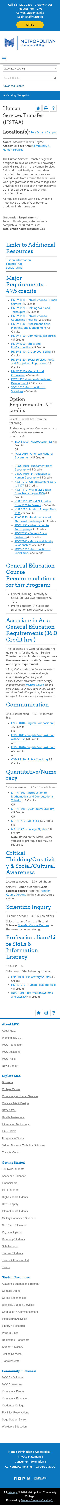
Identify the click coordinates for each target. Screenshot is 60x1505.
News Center (10, 1065)
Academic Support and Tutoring (20, 1283)
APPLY (30, 25)
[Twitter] (19, 1478)
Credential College (13, 1405)
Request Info (26, 9)
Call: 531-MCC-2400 (20, 5)
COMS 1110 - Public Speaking (29, 759)
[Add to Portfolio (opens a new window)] (38, 108)
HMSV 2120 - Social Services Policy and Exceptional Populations (32, 361)
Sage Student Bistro (14, 1419)
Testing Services (12, 1354)
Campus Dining (11, 1290)
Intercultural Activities (14, 1318)
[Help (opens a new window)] (53, 108)
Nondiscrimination (20, 1452)
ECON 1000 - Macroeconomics (33, 441)
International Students (15, 1211)
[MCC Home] (30, 42)
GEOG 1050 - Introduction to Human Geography (32, 475)
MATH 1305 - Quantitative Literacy (32, 809)
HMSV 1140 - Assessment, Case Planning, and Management (30, 326)
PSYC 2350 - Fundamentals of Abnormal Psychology (32, 519)
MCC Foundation (12, 1044)
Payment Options (12, 1232)
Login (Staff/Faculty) (30, 17)
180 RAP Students (13, 1169)
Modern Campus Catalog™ (37, 1500)
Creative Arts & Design (15, 1103)
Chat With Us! (43, 5)
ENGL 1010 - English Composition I (32, 723)
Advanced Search (13, 86)
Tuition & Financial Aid (15, 1260)
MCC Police (9, 1058)
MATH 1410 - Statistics (25, 821)
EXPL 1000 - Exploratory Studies (31, 977)
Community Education (15, 1398)
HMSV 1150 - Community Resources (33, 336)
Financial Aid (14, 264)
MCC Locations (11, 1051)
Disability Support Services (18, 1304)
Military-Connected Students (19, 1218)
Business (7, 1082)
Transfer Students (12, 1253)
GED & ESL (9, 1110)
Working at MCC (12, 1037)
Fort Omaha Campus (44, 132)
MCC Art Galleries (12, 1377)
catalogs (13, 1492)
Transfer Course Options (33, 925)
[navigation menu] (4, 58)
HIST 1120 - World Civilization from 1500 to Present (32, 503)
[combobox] (30, 68)
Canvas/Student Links (30, 13)
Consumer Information (29, 1461)
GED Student (10, 1190)
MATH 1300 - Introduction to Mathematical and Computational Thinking (32, 796)
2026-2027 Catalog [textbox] (14, 68)
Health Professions (13, 1117)
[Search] (55, 78)
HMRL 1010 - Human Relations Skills (33, 985)
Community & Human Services (20, 1096)
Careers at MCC (45, 1466)
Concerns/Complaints (18, 1466)
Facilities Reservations (15, 1412)
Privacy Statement (29, 1456)
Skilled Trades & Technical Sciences (23, 1145)
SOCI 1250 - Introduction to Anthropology (31, 527)
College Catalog (11, 1089)
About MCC (9, 1030)
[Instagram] (23, 1478)
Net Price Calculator (14, 1225)
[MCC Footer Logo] (36, 1478)
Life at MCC (9, 1131)
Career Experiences (14, 1297)
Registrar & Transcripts (15, 1339)
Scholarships (14, 267)
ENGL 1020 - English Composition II (33, 747)
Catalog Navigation (18, 95)
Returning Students (13, 1239)
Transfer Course (35, 685)
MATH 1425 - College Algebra (29, 829)
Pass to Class (10, 1332)
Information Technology (16, 1124)
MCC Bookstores (12, 1384)
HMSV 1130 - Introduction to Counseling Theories (29, 318)
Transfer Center (11, 1152)
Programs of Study (13, 1138)
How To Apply (10, 1204)
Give (39, 9)
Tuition (6, 1267)
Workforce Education (14, 1426)
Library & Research (13, 1325)
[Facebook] (15, 1478)
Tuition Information (18, 260)
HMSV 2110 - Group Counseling (31, 351)
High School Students (15, 1197)
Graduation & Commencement (20, 1311)
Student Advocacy (12, 1346)
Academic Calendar (14, 1176)
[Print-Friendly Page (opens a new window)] (45, 108)
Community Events (13, 1391)
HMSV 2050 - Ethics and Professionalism (26, 345)
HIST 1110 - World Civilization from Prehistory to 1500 (32, 491)
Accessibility (42, 1452)
